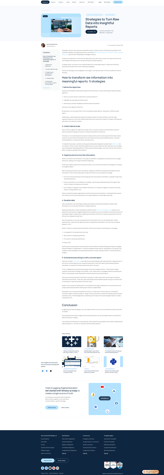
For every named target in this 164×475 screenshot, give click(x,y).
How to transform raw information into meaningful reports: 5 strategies (49, 58)
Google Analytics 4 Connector (91, 442)
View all (64, 453)
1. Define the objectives (48, 65)
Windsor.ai (115, 144)
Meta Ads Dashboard (109, 450)
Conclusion (46, 88)
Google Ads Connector (89, 450)
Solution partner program (47, 447)
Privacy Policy (44, 473)
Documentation (45, 439)
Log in (100, 2)
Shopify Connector (88, 444)
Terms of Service (53, 473)
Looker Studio (101, 210)
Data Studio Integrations (68, 439)
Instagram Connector (88, 439)
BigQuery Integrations (67, 444)
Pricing (68, 2)
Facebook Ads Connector (89, 447)
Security (61, 473)
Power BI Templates (109, 442)
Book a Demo (107, 2)
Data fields (44, 442)
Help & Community (46, 453)
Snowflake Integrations (68, 447)
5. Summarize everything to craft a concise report (50, 83)
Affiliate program (45, 450)
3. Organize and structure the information (49, 73)
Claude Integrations (67, 442)
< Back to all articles (45, 10)
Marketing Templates (109, 444)
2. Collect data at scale (51, 69)
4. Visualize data (49, 78)
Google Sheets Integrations (69, 450)
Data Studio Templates (110, 439)
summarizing (77, 261)
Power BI (109, 210)
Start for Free (118, 2)
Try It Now (90, 32)
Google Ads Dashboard (110, 447)
